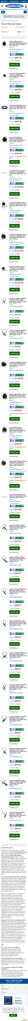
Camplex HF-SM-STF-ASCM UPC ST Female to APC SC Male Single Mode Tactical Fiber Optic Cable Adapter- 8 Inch (18, 300)
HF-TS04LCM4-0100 (18, 113)
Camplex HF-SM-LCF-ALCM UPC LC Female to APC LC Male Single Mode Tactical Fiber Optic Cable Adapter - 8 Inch (18, 687)
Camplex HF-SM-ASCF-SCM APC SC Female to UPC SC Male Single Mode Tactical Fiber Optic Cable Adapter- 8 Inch (18, 655)
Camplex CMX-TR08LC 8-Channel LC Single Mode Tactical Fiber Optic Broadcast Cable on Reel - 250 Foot (17, 139)
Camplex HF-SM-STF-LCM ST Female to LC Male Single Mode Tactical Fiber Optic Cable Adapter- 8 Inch (17, 527)
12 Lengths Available (14, 181)
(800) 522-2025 (17, 980)
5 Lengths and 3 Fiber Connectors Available (17, 471)
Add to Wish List (13, 68)
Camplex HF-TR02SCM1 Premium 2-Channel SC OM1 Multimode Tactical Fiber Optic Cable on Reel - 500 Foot (18, 364)
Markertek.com (5, 989)
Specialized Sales (14, 1)
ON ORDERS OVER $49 (14, 16)
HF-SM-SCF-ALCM (17, 725)
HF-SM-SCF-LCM (17, 788)
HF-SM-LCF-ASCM (17, 338)
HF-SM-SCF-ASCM (17, 597)
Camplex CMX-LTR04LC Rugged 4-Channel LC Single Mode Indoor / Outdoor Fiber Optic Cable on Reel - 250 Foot (17, 463)
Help (2, 985)
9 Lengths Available (14, 276)
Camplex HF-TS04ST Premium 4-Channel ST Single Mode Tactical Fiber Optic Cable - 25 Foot (18, 496)
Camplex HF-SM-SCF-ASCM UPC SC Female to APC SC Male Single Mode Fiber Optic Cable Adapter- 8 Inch (17, 591)
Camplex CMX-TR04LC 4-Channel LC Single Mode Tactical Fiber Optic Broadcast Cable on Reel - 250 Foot (17, 430)
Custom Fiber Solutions (20, 923)
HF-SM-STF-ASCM (17, 306)
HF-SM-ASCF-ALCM (18, 629)
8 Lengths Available (14, 51)
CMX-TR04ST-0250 (17, 402)
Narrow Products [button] (20, 27)
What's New (4, 1)
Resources (4, 992)
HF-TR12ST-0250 (17, 274)
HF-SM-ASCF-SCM (17, 661)
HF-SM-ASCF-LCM (17, 756)
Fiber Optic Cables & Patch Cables (10, 21)
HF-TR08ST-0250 (17, 211)
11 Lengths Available (14, 503)
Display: (19, 32)
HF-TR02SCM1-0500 (18, 370)
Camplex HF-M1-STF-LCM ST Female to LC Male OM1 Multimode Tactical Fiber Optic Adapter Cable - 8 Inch (17, 814)
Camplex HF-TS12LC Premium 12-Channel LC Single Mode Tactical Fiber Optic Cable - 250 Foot (17, 173)
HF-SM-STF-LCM (17, 533)
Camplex (11, 47)
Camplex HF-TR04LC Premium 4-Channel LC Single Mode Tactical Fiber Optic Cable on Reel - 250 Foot (17, 75)
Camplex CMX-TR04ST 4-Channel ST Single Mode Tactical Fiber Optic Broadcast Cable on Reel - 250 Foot (18, 396)
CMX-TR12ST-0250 (17, 49)
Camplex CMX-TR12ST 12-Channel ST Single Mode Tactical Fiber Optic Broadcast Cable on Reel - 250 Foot (18, 43)
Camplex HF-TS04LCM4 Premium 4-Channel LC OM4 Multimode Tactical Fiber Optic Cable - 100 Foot (18, 107)
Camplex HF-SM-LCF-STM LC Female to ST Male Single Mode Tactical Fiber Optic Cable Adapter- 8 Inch (17, 559)
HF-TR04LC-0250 (17, 81)
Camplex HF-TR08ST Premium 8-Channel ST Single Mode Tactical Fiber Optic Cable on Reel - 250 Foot (18, 205)
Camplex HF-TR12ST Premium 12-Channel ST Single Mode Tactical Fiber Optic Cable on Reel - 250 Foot (17, 268)
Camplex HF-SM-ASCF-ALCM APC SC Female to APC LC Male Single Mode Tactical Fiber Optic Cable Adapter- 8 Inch (18, 623)
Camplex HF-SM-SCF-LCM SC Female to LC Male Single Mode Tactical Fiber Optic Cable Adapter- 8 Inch (17, 782)
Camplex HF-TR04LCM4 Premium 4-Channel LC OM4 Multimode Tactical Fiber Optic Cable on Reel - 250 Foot (18, 237)
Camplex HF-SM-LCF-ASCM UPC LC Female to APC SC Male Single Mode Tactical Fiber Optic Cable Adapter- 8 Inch (18, 332)
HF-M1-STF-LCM (17, 820)
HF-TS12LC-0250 (17, 179)
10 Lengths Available (14, 83)
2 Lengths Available (14, 115)
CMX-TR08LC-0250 (17, 145)
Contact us (24, 1)
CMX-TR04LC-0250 (17, 436)
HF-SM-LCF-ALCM (17, 693)
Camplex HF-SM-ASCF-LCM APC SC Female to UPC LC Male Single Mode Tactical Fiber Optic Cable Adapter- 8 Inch (18, 751)
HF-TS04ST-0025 (17, 501)
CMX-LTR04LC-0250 (18, 469)
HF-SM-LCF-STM (17, 565)
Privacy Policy (14, 1012)
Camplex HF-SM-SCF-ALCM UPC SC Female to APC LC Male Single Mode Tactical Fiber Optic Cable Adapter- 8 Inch (18, 719)
